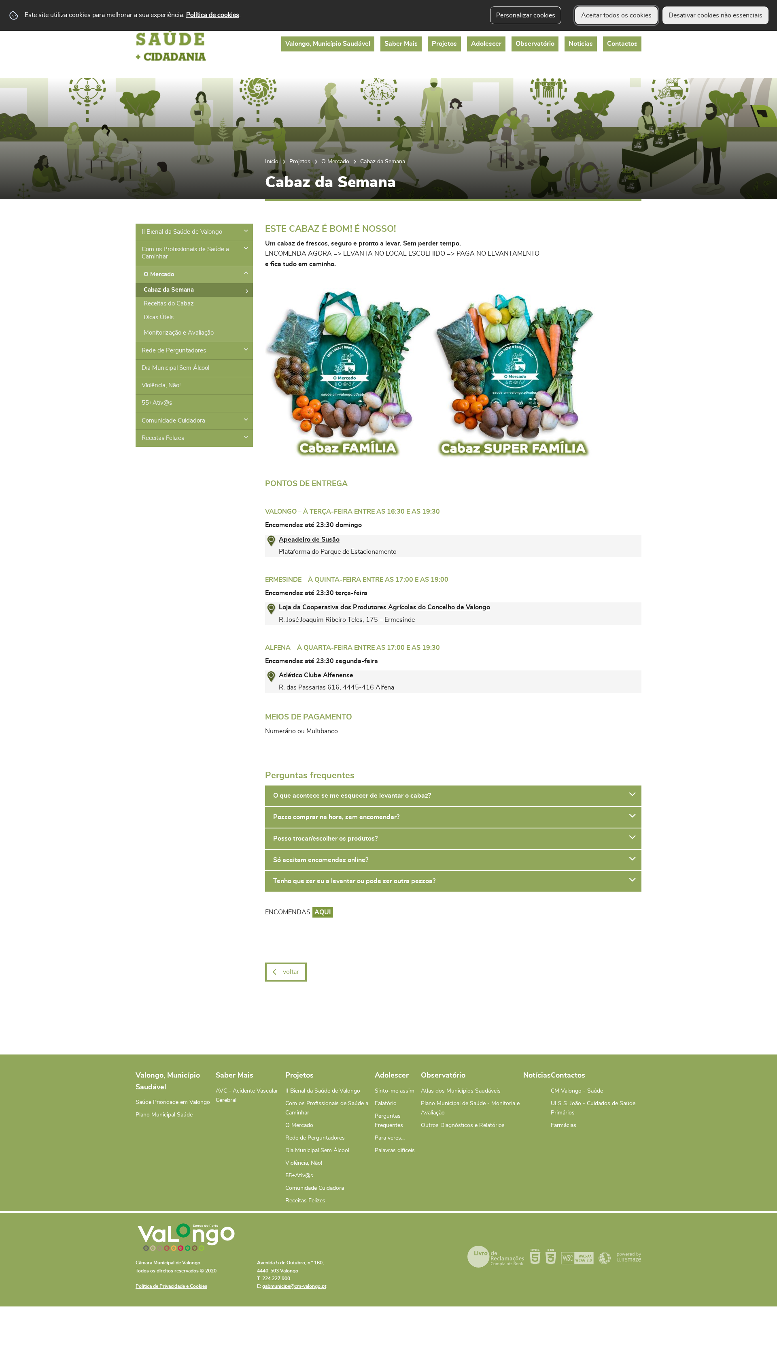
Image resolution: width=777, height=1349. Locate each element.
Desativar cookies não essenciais (715, 15)
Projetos (299, 161)
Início (271, 161)
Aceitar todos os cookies (616, 15)
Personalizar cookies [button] (525, 15)
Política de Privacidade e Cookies (171, 1286)
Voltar (291, 972)
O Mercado (335, 161)
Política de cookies (212, 15)
